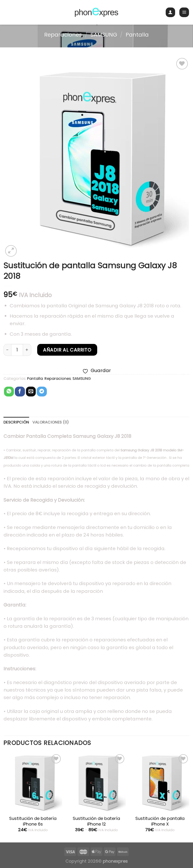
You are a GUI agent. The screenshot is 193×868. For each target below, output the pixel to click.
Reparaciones (63, 34)
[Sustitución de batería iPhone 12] (96, 782)
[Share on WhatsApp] (9, 391)
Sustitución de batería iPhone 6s (32, 821)
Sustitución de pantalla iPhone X (160, 821)
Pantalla (137, 34)
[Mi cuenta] (170, 12)
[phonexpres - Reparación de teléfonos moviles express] (96, 12)
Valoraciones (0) (50, 422)
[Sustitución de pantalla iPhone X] (160, 782)
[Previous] (3, 797)
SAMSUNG (104, 34)
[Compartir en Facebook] (20, 391)
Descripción (16, 422)
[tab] (16, 422)
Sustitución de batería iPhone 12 (96, 821)
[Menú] (184, 12)
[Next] (189, 797)
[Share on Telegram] (42, 391)
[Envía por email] (31, 391)
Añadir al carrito (67, 349)
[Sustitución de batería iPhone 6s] (33, 782)
